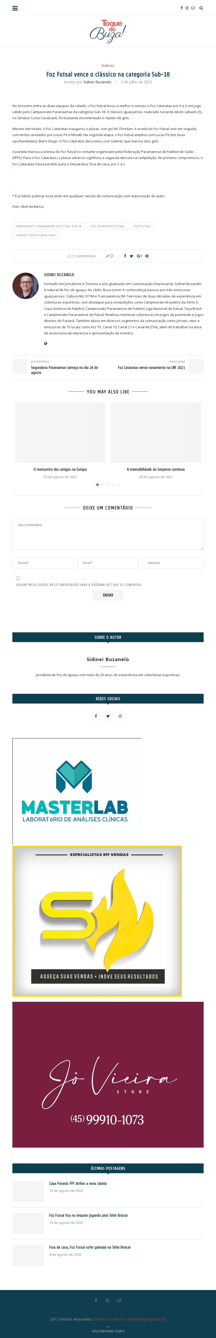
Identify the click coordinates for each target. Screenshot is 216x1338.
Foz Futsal (142, 226)
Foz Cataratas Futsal (107, 226)
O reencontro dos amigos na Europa (60, 469)
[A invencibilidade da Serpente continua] (156, 432)
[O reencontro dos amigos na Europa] (60, 432)
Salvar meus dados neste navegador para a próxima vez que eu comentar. (79, 584)
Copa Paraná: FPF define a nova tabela (78, 1183)
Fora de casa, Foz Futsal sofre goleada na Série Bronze (90, 1247)
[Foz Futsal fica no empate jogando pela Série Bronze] (28, 1223)
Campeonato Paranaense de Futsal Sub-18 (48, 226)
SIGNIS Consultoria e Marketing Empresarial (129, 1319)
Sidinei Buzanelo (97, 81)
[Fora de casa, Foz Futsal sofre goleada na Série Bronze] (28, 1255)
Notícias (108, 66)
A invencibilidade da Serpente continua (156, 469)
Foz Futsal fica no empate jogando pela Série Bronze (88, 1215)
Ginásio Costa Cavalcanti (36, 235)
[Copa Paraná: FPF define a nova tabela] (28, 1191)
